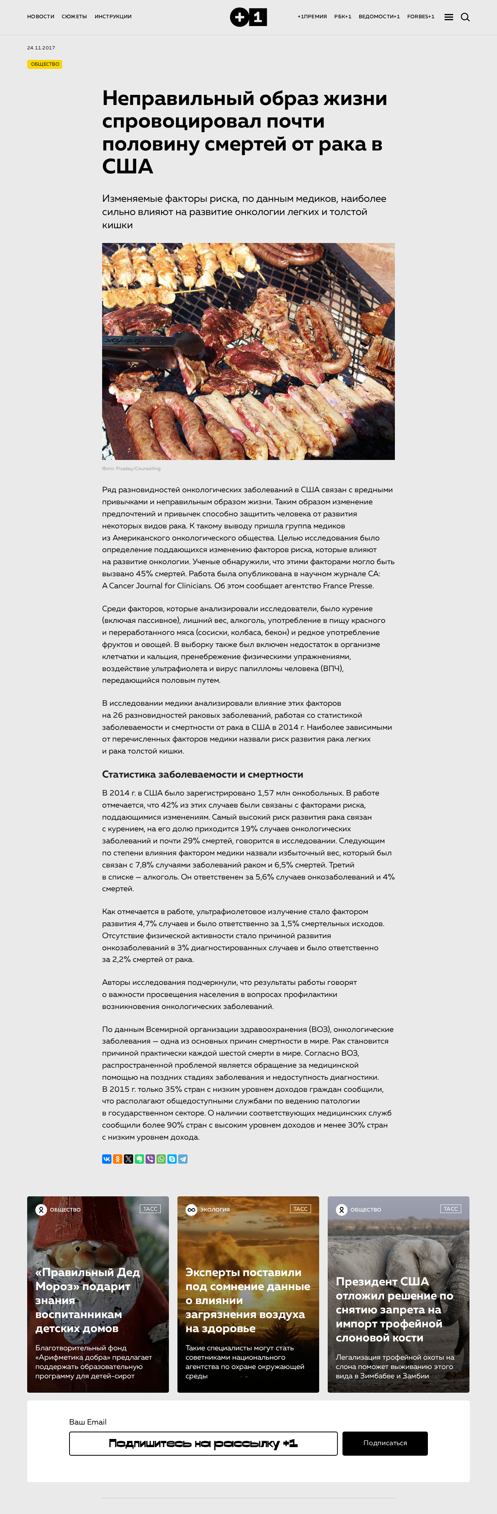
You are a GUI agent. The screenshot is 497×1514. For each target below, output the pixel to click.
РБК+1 (342, 16)
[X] (128, 1159)
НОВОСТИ (40, 16)
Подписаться (385, 1443)
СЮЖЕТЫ (74, 16)
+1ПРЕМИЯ (312, 16)
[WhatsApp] (161, 1159)
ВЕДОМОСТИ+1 (379, 16)
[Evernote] (139, 1159)
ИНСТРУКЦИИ (113, 16)
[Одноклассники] (117, 1159)
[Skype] (172, 1159)
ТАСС (150, 1209)
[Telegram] (183, 1159)
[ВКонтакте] (106, 1159)
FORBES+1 (420, 16)
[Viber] (150, 1159)
